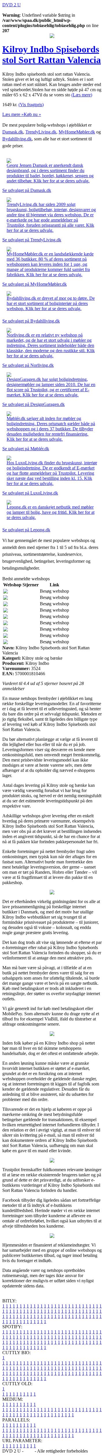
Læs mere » (13, 114)
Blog (29, 1451)
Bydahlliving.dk (17, 138)
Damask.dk (12, 131)
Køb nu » (32, 114)
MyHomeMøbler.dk (77, 131)
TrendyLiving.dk (40, 131)
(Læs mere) (81, 94)
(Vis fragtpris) (31, 104)
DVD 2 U (11, 4)
